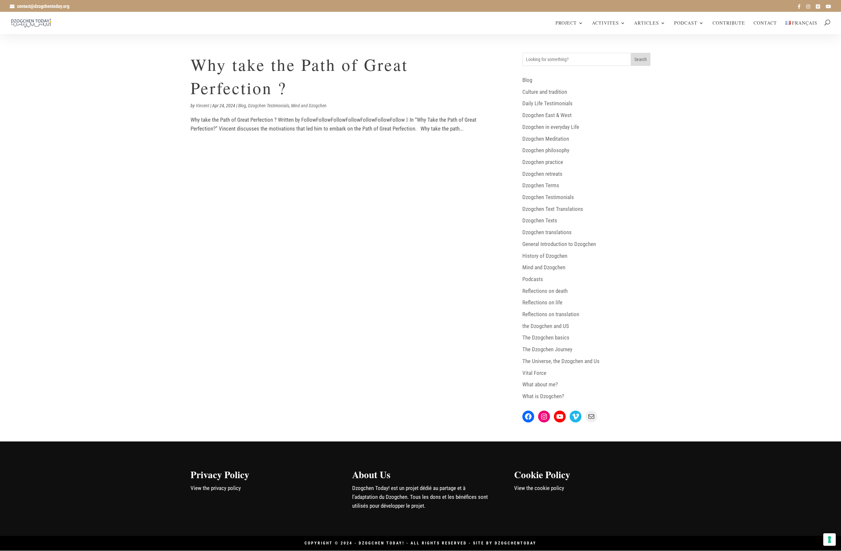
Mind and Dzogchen (309, 105)
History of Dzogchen (544, 256)
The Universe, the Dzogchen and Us (561, 361)
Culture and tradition (544, 92)
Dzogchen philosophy (545, 150)
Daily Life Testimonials (547, 103)
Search (640, 59)
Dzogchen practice (542, 162)
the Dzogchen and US (545, 326)
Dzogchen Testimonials (268, 105)
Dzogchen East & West (547, 115)
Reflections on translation (550, 314)
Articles (646, 23)
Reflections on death (545, 291)
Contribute (729, 23)
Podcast (685, 23)
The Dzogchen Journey (547, 349)
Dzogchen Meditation (545, 138)
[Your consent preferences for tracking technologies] (829, 539)
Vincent (202, 105)
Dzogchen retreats (542, 174)
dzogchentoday (515, 543)
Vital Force (534, 373)
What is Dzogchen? (543, 396)
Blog (242, 105)
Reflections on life (542, 302)
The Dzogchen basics (545, 337)
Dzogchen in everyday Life (550, 127)
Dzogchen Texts (539, 220)
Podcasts (532, 279)
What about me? (540, 384)
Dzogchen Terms (540, 185)
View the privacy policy (216, 488)
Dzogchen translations (547, 232)
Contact (765, 23)
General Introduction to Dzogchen (559, 244)
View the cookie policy (539, 488)
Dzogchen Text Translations (552, 209)
